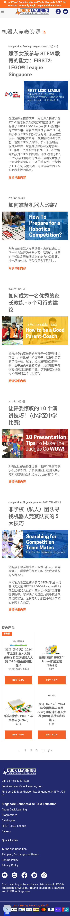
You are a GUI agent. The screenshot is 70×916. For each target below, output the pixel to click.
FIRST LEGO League (14, 825)
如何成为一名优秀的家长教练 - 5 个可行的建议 (33, 303)
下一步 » (47, 750)
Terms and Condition (14, 849)
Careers (6, 831)
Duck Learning (20, 905)
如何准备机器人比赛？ (33, 205)
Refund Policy (10, 860)
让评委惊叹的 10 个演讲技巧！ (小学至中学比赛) (32, 415)
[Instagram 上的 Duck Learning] (15, 877)
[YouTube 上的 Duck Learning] (5, 877)
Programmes (9, 815)
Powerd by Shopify (39, 905)
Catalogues (8, 820)
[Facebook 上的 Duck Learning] (24, 877)
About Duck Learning (14, 809)
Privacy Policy (10, 865)
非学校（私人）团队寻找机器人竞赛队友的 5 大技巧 (33, 516)
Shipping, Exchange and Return (20, 854)
